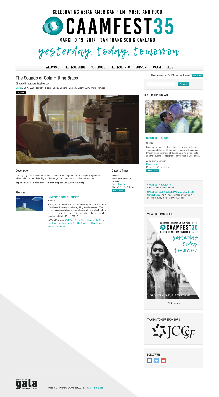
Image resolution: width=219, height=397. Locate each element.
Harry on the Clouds (96, 220)
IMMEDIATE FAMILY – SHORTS (63, 197)
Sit (74, 223)
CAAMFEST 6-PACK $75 (159, 185)
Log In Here (197, 75)
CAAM (157, 67)
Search (183, 84)
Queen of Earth (65, 223)
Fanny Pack (80, 220)
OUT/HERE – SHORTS (158, 138)
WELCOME (52, 67)
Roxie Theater (118, 184)
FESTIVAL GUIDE (74, 67)
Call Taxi (69, 220)
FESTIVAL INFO (120, 67)
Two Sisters (60, 226)
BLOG (169, 67)
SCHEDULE (98, 67)
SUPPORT (141, 67)
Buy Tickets (118, 190)
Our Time (52, 223)
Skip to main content (10, 1)
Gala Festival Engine (95, 388)
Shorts (19, 88)
